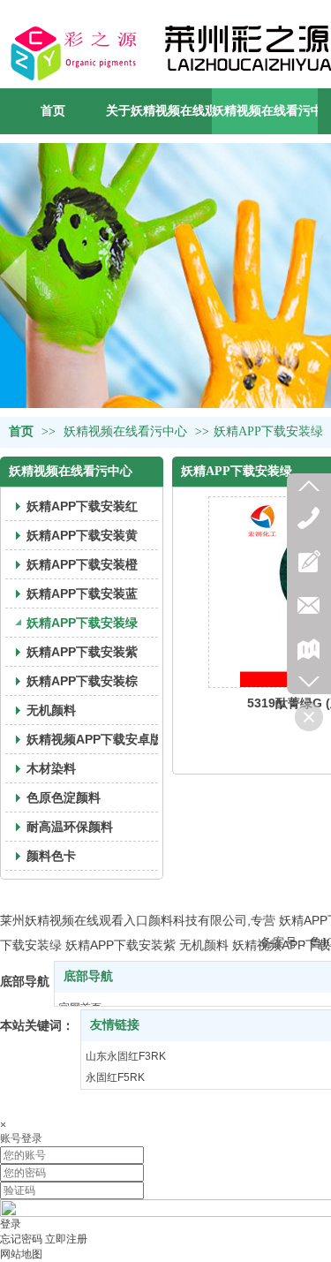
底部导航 (88, 976)
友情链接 (114, 1025)
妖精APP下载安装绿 (268, 431)
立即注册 (66, 1239)
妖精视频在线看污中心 (125, 431)
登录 (10, 1224)
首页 (21, 431)
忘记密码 (21, 1239)
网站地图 (21, 1254)
